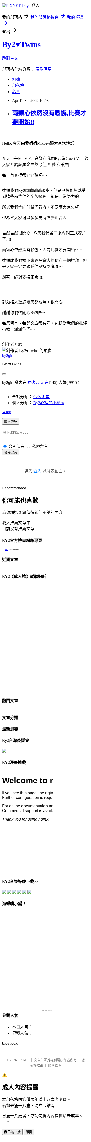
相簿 (16, 79)
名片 (16, 91)
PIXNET (23, 1060)
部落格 (18, 85)
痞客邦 (34, 382)
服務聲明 (54, 1065)
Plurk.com (47, 1010)
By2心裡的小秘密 (48, 403)
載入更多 (10, 421)
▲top (6, 412)
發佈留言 (10, 452)
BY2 (6, 549)
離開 (29, 1132)
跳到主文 (10, 58)
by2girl (7, 355)
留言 (45, 382)
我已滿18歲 (12, 1132)
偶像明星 (43, 69)
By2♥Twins (21, 44)
